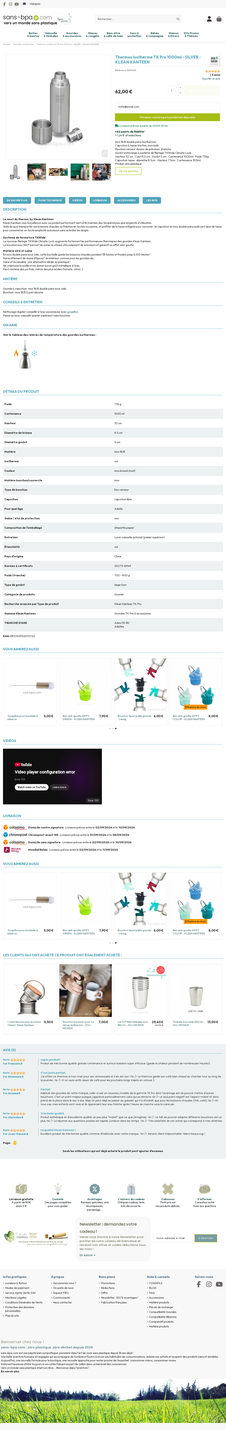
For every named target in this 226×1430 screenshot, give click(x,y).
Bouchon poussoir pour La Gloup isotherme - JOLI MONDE (78, 1025)
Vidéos (77, 200)
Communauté (61, 1297)
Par (13, 1063)
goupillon (72, 312)
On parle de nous (63, 1288)
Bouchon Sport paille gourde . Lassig (134, 717)
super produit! (50, 1059)
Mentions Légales (15, 1297)
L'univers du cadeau (131, 1199)
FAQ (152, 1293)
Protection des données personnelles (19, 1309)
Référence (120, 70)
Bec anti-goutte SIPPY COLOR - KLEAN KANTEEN (189, 717)
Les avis (151, 200)
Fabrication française (114, 1302)
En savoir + (88, 1255)
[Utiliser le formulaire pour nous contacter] (24, 3)
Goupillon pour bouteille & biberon (23, 717)
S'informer (204, 1199)
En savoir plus (17, 200)
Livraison (100, 200)
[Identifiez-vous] (209, 19)
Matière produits (159, 1302)
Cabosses (168, 1199)
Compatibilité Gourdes (162, 1312)
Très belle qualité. (53, 1113)
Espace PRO (61, 1293)
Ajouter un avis (211, 78)
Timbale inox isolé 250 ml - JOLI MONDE (188, 1023)
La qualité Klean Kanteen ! (58, 1130)
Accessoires (127, 200)
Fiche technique (50, 200)
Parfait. (46, 1089)
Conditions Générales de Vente (24, 1302)
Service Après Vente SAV (20, 1293)
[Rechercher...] (178, 18)
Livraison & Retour (16, 1283)
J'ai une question (128, 171)
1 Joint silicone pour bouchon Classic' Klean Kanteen (24, 1023)
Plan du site (12, 1315)
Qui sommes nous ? (64, 1283)
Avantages (94, 1199)
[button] (110, 728)
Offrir (104, 1293)
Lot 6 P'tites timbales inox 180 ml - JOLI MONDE (133, 1023)
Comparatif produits (161, 1321)
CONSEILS (155, 1283)
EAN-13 (8, 636)
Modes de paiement (17, 1288)
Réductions (108, 1288)
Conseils (58, 1199)
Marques (35, 3)
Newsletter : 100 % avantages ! (119, 1297)
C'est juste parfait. (53, 1073)
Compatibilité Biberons (163, 1317)
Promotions (108, 1283)
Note (6, 1059)
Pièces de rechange (161, 1307)
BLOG (153, 1288)
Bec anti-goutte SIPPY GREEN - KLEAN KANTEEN (79, 717)
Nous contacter (62, 1302)
